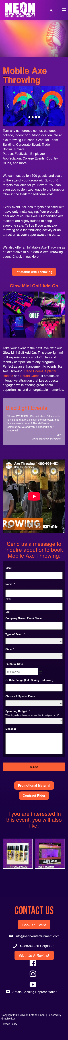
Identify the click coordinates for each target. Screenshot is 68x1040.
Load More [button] (34, 883)
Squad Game (30, 375)
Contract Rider (34, 795)
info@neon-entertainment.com (37, 936)
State (9, 649)
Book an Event (34, 924)
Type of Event (15, 634)
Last (8, 611)
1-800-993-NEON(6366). (37, 946)
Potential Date (14, 663)
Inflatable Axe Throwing (34, 271)
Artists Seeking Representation (34, 991)
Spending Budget (17, 711)
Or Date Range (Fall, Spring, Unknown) (29, 680)
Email (10, 567)
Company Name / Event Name (23, 618)
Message (11, 728)
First (8, 598)
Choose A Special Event (20, 696)
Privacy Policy (9, 1024)
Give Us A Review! (34, 955)
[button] (18, 853)
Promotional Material (34, 785)
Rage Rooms (33, 370)
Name (10, 584)
